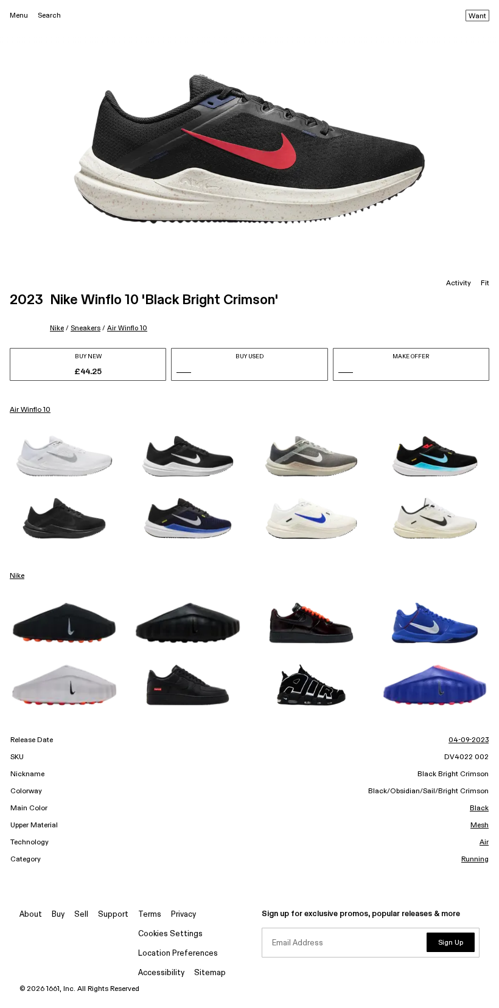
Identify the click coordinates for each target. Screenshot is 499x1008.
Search (49, 15)
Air (484, 842)
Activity (458, 283)
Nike (57, 328)
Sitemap (210, 973)
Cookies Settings (170, 934)
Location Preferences (178, 954)
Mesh (479, 825)
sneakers (85, 328)
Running (475, 859)
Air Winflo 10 (127, 328)
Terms (149, 915)
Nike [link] (17, 576)
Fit (485, 283)
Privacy (183, 915)
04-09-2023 (468, 740)
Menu (19, 15)
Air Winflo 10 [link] (30, 410)
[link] (64, 456)
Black (479, 808)
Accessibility (161, 973)
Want (477, 16)
